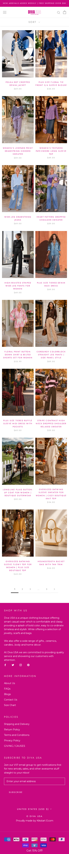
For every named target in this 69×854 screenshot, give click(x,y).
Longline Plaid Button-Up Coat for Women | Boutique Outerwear (18, 492)
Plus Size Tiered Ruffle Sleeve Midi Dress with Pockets (17, 423)
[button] (34, 850)
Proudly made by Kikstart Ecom (34, 820)
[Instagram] (20, 665)
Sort (33, 22)
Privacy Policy (12, 740)
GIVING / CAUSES (14, 745)
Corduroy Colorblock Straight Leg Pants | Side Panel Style (51, 354)
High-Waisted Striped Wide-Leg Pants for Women (18, 285)
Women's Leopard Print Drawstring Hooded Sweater (18, 151)
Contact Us (10, 699)
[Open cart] (64, 12)
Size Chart (10, 705)
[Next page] (54, 589)
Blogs (7, 694)
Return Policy (12, 729)
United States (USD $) (33, 809)
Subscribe (16, 792)
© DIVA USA (34, 816)
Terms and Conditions (16, 735)
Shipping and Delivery (16, 724)
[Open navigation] (4, 12)
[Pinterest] (28, 665)
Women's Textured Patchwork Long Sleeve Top (51, 151)
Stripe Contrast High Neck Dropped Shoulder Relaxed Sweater (51, 423)
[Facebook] (5, 665)
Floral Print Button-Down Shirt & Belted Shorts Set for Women (17, 354)
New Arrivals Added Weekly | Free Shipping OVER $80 (34, 3)
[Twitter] (13, 665)
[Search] (58, 12)
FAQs (7, 688)
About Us (9, 683)
